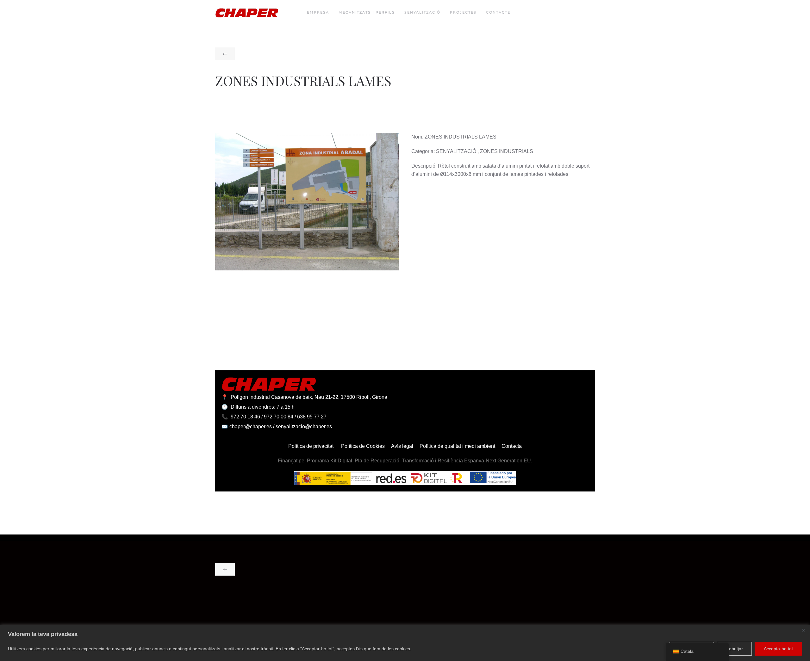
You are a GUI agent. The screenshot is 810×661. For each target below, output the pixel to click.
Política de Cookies (363, 446)
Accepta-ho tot (778, 648)
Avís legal (402, 446)
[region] (405, 643)
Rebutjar (734, 648)
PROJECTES (463, 12)
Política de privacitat (311, 446)
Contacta (512, 446)
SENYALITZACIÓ (422, 12)
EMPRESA (318, 12)
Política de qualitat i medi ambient (457, 446)
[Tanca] (803, 630)
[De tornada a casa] (246, 12)
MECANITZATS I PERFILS (367, 12)
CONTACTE (498, 12)
